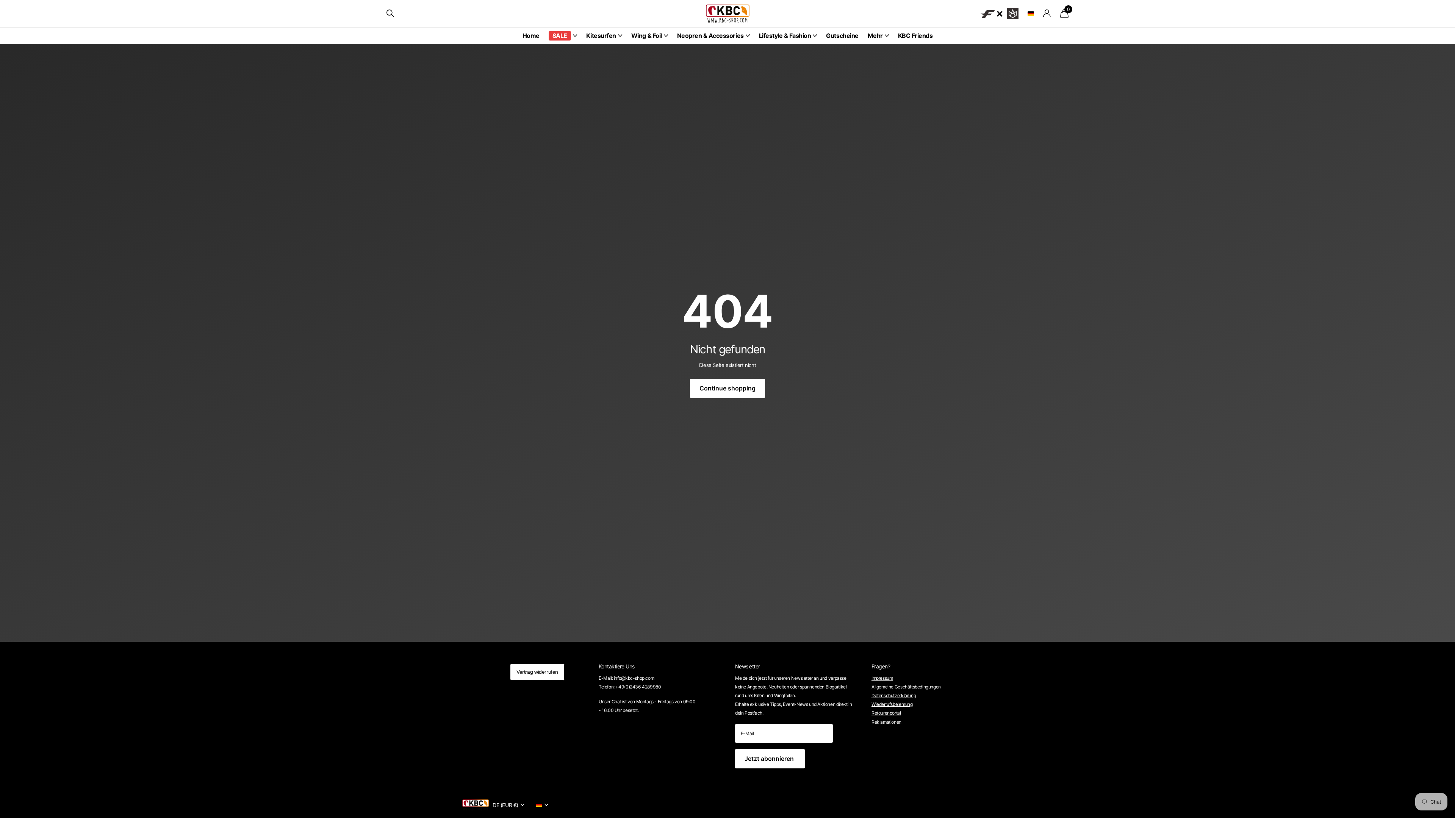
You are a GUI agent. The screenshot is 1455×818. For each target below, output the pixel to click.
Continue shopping (727, 388)
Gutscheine (842, 35)
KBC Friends (915, 35)
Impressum (882, 678)
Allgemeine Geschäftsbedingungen (906, 687)
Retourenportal (886, 713)
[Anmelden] (1047, 13)
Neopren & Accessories (710, 35)
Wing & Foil (646, 35)
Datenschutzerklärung (893, 695)
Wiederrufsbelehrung (892, 704)
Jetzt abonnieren (770, 758)
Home (531, 35)
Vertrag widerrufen (537, 672)
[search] (390, 13)
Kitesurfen (601, 35)
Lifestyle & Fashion (785, 35)
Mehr (875, 35)
